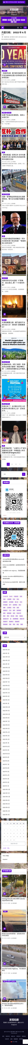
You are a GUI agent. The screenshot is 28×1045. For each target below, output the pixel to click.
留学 (14, 610)
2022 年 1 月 (6, 743)
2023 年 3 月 (6, 696)
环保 (14, 607)
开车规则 (5, 605)
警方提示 (7, 194)
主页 (2, 34)
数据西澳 (16, 1039)
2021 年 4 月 (6, 775)
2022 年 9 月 (6, 718)
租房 (4, 616)
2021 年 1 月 (6, 786)
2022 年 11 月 (6, 711)
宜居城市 (5, 602)
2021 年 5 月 (6, 771)
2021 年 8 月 (6, 761)
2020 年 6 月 (6, 807)
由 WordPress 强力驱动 (9, 1031)
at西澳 (13, 161)
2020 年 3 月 (6, 815)
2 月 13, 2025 (7, 903)
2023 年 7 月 (6, 682)
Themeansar (14, 1033)
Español (5, 859)
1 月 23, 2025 (7, 1008)
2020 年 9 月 (6, 800)
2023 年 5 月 (6, 689)
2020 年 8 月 (6, 804)
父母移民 (9, 607)
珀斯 (14, 20)
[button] (21, 27)
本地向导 (7, 362)
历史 (14, 599)
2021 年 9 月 (6, 757)
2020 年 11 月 (6, 793)
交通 (4, 599)
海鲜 (4, 607)
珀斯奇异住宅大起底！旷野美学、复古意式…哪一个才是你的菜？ (13, 283)
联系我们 (21, 1039)
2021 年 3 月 (6, 779)
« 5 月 (4, 848)
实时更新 (11, 602)
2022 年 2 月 (6, 739)
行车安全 (8, 981)
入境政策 (9, 599)
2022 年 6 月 (6, 725)
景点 (20, 605)
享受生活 (4, 112)
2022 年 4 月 (6, 732)
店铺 (11, 1039)
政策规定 (5, 876)
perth (10, 596)
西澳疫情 (17, 621)
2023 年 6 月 (6, 685)
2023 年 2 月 (6, 700)
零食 (14, 624)
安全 (12, 21)
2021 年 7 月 (6, 764)
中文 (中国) (6, 856)
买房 (21, 596)
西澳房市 (5, 621)
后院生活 (4, 320)
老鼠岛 (21, 616)
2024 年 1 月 (6, 664)
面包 (18, 624)
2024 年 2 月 (6, 660)
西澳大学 (10, 20)
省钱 (15, 21)
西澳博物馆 (15, 619)
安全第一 (5, 911)
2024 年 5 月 (6, 657)
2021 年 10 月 (6, 754)
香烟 (22, 624)
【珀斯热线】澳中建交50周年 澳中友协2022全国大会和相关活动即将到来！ (14, 75)
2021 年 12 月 (6, 746)
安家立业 (13, 1036)
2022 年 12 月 (6, 707)
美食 (17, 616)
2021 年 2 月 (6, 782)
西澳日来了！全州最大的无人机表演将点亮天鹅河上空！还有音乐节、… (13, 408)
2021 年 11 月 (6, 750)
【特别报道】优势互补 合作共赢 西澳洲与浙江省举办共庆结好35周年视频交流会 (13, 157)
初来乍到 (8, 1036)
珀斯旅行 (5, 610)
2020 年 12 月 (6, 789)
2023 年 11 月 (6, 671)
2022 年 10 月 (6, 714)
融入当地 (9, 112)
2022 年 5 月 (6, 728)
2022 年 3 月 (6, 736)
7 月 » (8, 848)
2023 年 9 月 (6, 675)
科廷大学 (19, 613)
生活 (10, 610)
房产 (10, 605)
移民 (8, 616)
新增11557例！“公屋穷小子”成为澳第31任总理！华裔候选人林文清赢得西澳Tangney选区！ (14, 450)
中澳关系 (16, 596)
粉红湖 (12, 616)
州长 (21, 602)
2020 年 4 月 (6, 811)
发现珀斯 (14, 9)
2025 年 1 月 (6, 653)
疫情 (4, 613)
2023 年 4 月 (6, 693)
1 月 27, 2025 (7, 973)
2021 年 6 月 (6, 768)
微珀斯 (13, 80)
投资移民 (15, 605)
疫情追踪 (9, 613)
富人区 (16, 602)
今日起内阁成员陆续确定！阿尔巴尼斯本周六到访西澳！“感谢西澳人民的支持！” (14, 241)
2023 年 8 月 (6, 678)
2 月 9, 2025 (7, 938)
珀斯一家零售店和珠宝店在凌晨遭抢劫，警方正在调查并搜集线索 (13, 199)
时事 (3, 152)
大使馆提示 (4, 70)
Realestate (5, 278)
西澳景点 (11, 621)
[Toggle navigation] (18, 27)
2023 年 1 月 (6, 703)
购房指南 (18, 20)
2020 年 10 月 (6, 797)
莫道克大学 (5, 619)
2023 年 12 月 (6, 667)
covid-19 (5, 20)
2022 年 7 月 (6, 721)
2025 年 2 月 (6, 650)
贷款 (10, 624)
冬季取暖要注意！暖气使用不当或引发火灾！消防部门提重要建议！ (13, 324)
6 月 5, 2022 (7, 80)
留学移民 (23, 20)
